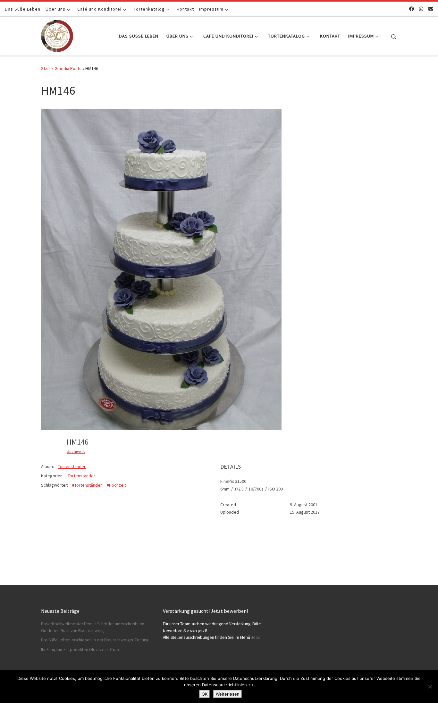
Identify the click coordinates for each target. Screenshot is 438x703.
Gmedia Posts (68, 68)
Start (46, 68)
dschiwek (76, 451)
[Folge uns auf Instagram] (421, 9)
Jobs (255, 637)
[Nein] (430, 686)
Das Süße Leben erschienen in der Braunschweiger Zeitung (94, 640)
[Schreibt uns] (430, 9)
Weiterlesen (228, 694)
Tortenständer (72, 466)
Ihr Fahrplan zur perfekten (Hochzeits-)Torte (81, 649)
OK (204, 694)
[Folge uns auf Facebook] (411, 9)
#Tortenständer (87, 485)
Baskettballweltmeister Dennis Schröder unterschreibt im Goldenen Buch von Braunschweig (92, 627)
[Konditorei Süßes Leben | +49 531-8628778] (57, 35)
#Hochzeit (116, 485)
